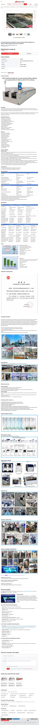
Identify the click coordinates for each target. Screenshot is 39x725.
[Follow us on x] (32, 718)
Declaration (29, 722)
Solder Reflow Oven (4, 705)
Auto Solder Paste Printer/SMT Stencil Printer (14, 625)
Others (30, 697)
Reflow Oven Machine (32, 710)
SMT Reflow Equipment (12, 705)
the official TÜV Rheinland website (28, 591)
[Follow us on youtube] (35, 718)
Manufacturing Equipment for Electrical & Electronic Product (25, 6)
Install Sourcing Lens (5, 720)
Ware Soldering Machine (22, 627)
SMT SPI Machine (3, 695)
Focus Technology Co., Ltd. (12, 722)
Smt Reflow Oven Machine (21, 712)
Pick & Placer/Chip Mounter (30, 627)
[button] (1, 1)
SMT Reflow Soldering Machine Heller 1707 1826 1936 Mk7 (4, 684)
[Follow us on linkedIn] (27, 720)
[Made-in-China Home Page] (19, 2)
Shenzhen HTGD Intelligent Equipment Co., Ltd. (10, 45)
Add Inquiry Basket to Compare (19, 37)
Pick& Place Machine (23, 695)
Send (8, 668)
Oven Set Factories (19, 710)
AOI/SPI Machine (13, 628)
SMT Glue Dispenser (13, 695)
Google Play (9, 718)
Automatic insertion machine (14, 693)
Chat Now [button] (29, 53)
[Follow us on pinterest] (36, 718)
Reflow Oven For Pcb (30, 712)
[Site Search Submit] (25, 4)
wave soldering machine (4, 693)
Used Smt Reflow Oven (12, 712)
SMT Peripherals (12, 697)
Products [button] (9, 4)
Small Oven (25, 710)
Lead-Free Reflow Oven (21, 705)
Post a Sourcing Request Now (27, 668)
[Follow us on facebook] (31, 718)
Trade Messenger (16, 718)
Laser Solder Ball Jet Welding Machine (28, 625)
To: (5, 658)
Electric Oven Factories (5, 710)
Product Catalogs (14, 691)
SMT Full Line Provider (20, 628)
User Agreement (25, 722)
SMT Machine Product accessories (25, 697)
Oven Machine (12, 710)
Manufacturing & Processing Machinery (9, 6)
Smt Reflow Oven (4, 712)
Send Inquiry (10, 53)
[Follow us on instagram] (33, 718)
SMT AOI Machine (31, 693)
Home (2, 6)
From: (5, 655)
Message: (4, 660)
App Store (3, 718)
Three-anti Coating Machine (13, 627)
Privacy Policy (34, 722)
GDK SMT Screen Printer (23, 693)
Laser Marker (8, 628)
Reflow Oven (4, 628)
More (2, 716)
